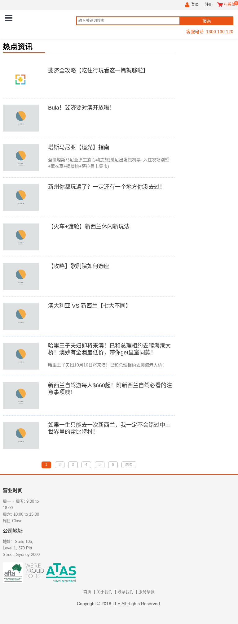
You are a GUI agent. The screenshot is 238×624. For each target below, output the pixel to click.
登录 (195, 4)
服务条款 (147, 591)
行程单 (229, 4)
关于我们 (104, 591)
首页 (87, 591)
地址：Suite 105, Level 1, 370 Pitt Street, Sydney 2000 (21, 548)
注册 (209, 4)
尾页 (129, 464)
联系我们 (125, 591)
